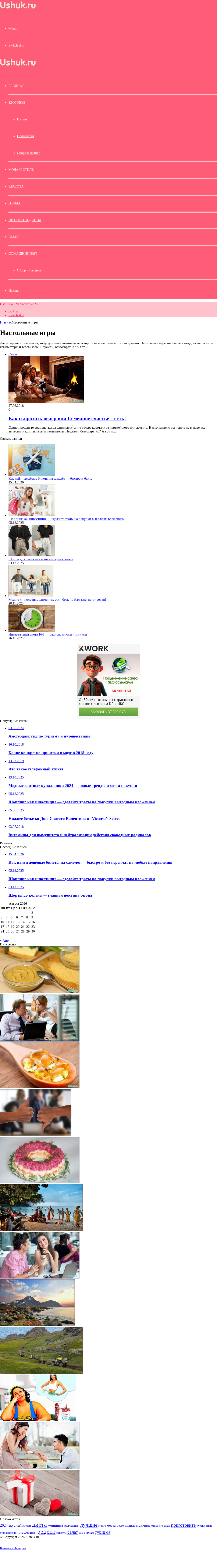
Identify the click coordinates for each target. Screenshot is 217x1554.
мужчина (143, 1525)
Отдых (14, 203)
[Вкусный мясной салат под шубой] (39, 1182)
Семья (14, 237)
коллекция (71, 1525)
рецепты (61, 1532)
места (111, 1525)
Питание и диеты (24, 220)
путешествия (26, 1532)
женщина (55, 1525)
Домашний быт (22, 253)
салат (72, 1532)
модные (130, 1525)
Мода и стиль (21, 169)
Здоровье (16, 102)
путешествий (8, 1532)
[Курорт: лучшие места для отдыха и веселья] (41, 1230)
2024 (4, 1525)
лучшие (88, 1525)
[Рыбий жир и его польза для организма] (39, 1087)
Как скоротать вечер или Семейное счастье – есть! (67, 418)
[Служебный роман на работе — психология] (39, 1039)
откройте (157, 1525)
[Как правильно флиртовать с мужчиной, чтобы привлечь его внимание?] (39, 1277)
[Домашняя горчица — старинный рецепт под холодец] (39, 992)
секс (81, 1532)
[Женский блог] (18, 8)
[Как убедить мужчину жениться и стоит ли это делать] (39, 1467)
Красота (16, 186)
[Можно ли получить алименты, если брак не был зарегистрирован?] (30, 596)
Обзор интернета (29, 270)
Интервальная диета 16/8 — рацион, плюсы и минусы (47, 634)
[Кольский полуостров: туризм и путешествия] (41, 1372)
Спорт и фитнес (28, 153)
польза (167, 1526)
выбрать (26, 1525)
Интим (22, 119)
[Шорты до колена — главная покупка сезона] (31, 555)
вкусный (15, 1525)
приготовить (183, 1525)
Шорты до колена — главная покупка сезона (40, 559)
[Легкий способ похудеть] (38, 1420)
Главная (5, 322)
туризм (89, 1532)
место (120, 1525)
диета (39, 1524)
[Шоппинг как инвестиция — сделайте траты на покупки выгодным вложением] (31, 515)
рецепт (46, 1531)
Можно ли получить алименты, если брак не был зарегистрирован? (57, 599)
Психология (25, 136)
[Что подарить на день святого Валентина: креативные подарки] (39, 1515)
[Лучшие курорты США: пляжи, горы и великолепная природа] (37, 1325)
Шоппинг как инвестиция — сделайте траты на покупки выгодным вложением (66, 519)
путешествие (204, 1525)
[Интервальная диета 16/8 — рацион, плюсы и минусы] (31, 630)
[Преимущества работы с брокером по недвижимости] (35, 1134)
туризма (102, 1532)
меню (102, 1525)
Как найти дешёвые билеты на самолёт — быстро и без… (50, 478)
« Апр (4, 940)
